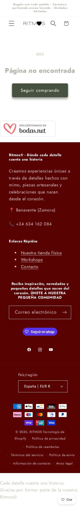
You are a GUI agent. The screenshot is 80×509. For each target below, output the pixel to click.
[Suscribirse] (64, 312)
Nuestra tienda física (41, 253)
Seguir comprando (40, 90)
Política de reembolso (42, 447)
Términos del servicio (27, 455)
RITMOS (36, 432)
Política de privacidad (49, 438)
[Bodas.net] (28, 135)
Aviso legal (64, 463)
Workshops (32, 259)
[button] (11, 23)
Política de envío (62, 455)
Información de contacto (32, 463)
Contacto (29, 267)
